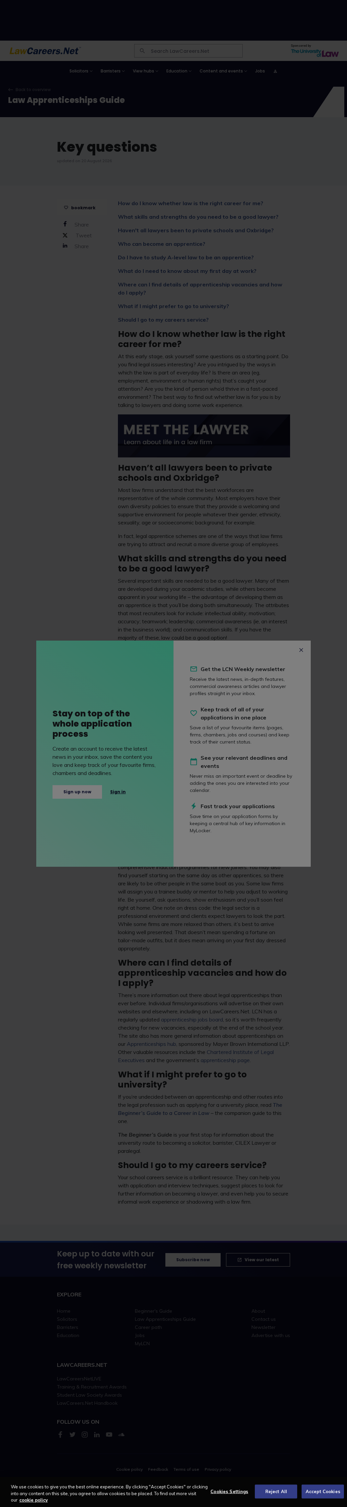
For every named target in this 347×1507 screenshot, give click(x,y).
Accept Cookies (323, 1491)
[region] (173, 1492)
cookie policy (33, 1500)
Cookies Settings (229, 1491)
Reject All (276, 1491)
